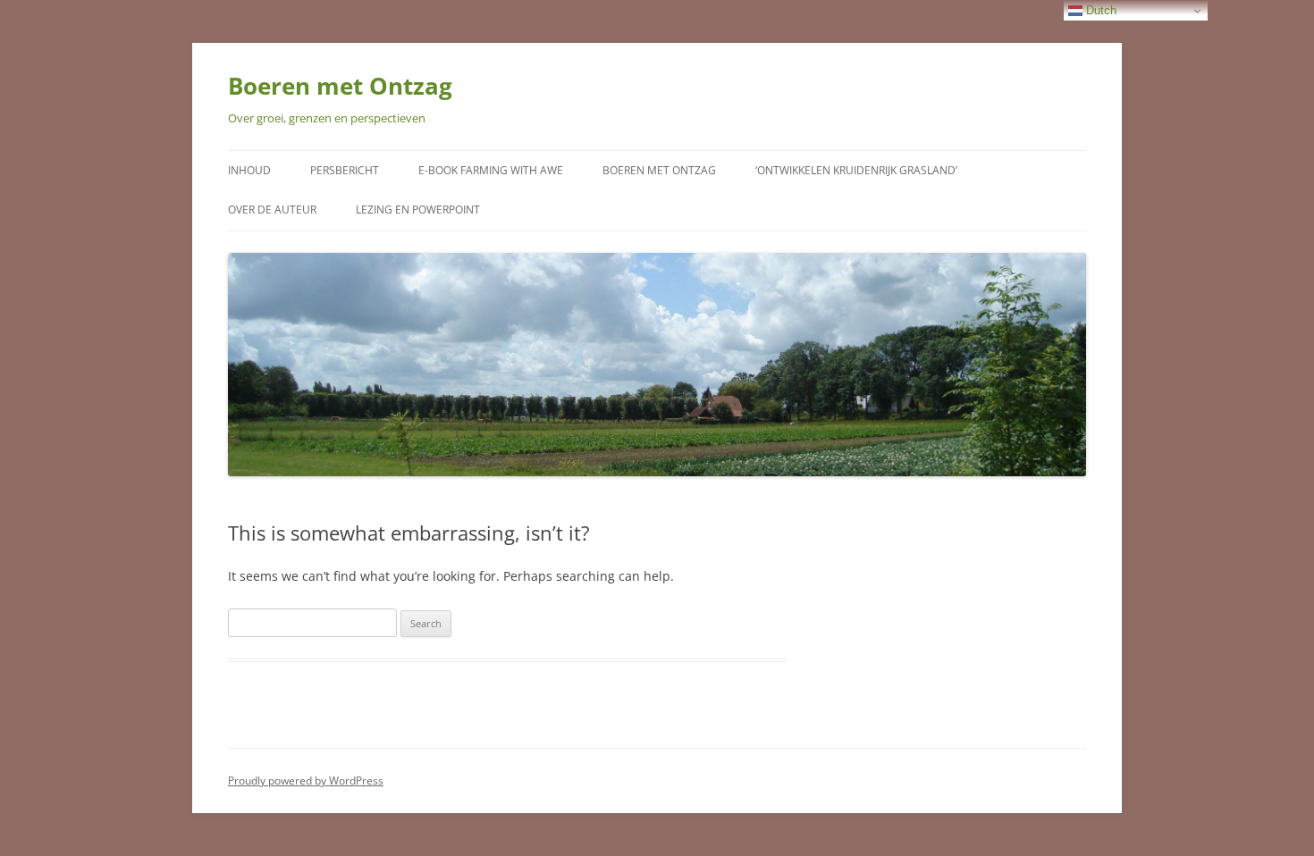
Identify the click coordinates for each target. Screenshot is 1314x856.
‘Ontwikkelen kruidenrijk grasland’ (856, 170)
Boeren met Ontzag (340, 86)
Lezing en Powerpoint (418, 209)
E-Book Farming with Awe (490, 170)
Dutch (1099, 10)
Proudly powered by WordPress (305, 780)
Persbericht (344, 170)
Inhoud (249, 170)
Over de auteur (272, 209)
